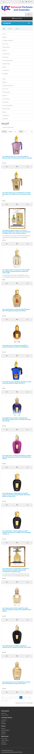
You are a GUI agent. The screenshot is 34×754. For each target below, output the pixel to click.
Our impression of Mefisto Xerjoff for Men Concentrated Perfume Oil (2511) (16, 382)
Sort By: (4, 131)
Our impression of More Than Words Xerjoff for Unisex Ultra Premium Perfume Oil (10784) (16, 419)
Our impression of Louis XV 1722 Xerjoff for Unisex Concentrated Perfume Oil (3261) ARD (15, 271)
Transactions (6, 70)
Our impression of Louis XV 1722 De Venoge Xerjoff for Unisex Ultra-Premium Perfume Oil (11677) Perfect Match (16, 231)
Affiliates (3, 732)
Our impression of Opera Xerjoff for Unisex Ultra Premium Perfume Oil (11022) (16, 646)
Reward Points (6, 64)
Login (4, 34)
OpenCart (10, 750)
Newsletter (5, 73)
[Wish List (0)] (26, 2)
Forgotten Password (8, 40)
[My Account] (23, 2)
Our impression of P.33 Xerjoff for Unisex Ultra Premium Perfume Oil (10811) (16, 682)
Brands (3, 728)
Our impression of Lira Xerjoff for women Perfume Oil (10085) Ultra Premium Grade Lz (16, 194)
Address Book (6, 47)
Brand (10, 28)
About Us (3, 713)
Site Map (3, 723)
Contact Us (4, 720)
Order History (6, 54)
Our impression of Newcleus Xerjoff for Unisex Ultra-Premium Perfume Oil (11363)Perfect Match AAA (15, 570)
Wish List (5, 50)
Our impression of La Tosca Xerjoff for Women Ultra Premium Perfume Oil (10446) (17, 157)
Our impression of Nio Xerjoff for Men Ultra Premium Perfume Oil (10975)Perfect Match (16, 609)
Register (5, 37)
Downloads (5, 57)
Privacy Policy (4, 715)
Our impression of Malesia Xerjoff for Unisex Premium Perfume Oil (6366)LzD (15, 346)
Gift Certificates (5, 730)
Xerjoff (17, 28)
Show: (20, 131)
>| (6, 700)
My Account (5, 44)
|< (3, 697)
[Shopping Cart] (28, 2)
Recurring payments (8, 60)
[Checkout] (31, 2)
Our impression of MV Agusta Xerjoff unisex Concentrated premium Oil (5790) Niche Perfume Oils (16, 494)
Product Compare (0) (8, 127)
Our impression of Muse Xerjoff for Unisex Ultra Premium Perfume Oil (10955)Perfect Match (16, 457)
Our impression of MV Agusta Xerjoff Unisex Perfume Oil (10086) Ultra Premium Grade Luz (16, 532)
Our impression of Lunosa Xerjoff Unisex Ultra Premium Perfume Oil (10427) (16, 310)
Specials (3, 734)
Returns (4, 67)
